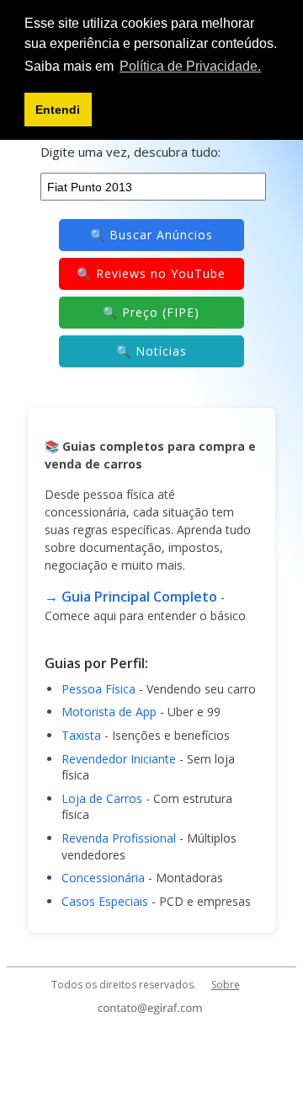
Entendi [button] (57, 109)
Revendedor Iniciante (118, 759)
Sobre (225, 984)
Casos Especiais (104, 901)
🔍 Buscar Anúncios (151, 235)
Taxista (81, 735)
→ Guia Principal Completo (131, 596)
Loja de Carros (101, 798)
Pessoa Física (98, 689)
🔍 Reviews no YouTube (151, 273)
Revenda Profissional (118, 838)
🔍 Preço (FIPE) (151, 312)
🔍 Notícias (151, 351)
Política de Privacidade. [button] (190, 66)
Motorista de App (109, 712)
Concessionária (103, 878)
